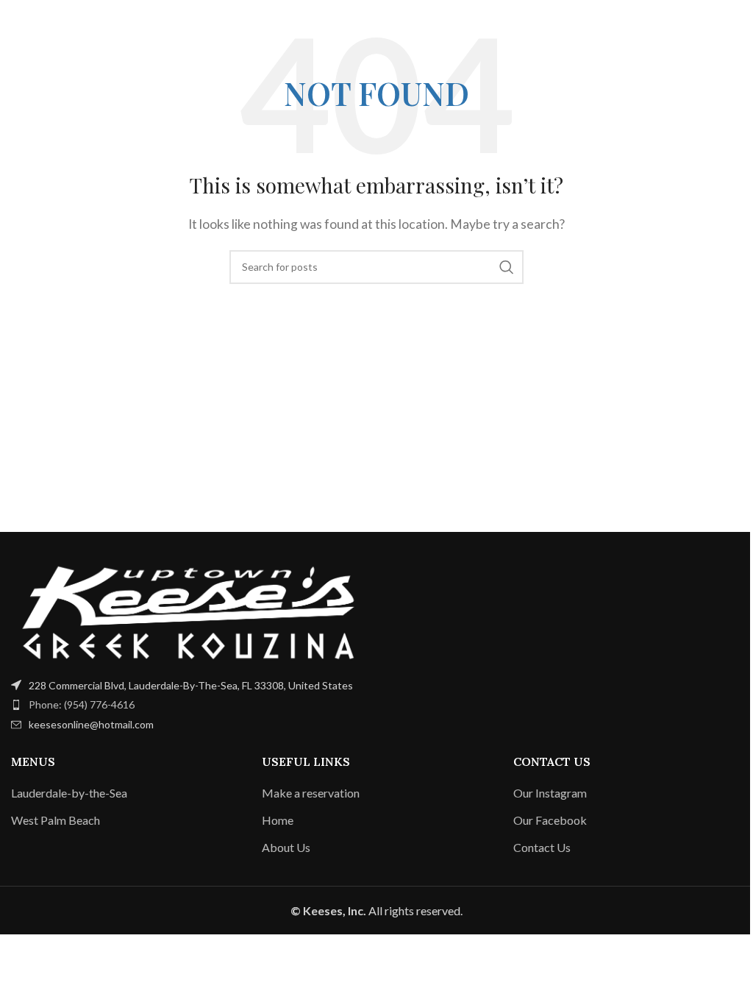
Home (277, 820)
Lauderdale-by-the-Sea (69, 793)
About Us (286, 847)
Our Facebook (550, 820)
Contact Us (542, 847)
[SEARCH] (507, 267)
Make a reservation (311, 793)
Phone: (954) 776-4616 (82, 704)
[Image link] (188, 610)
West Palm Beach (55, 820)
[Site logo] (376, 20)
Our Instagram (550, 793)
